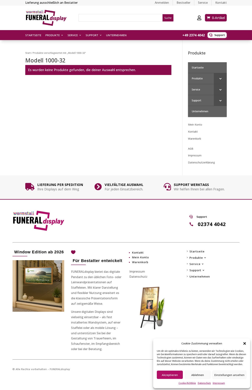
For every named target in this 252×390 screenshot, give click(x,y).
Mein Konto (195, 124)
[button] (244, 343)
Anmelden (162, 3)
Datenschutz (204, 383)
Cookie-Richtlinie (187, 383)
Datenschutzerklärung (201, 162)
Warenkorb (194, 138)
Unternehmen (116, 35)
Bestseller (183, 3)
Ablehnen (197, 375)
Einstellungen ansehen (229, 375)
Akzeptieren (170, 375)
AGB (190, 148)
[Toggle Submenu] (220, 78)
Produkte (52, 35)
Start (28, 52)
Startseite (33, 35)
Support (219, 35)
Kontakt (221, 3)
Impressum (219, 383)
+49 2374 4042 (193, 35)
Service (203, 3)
